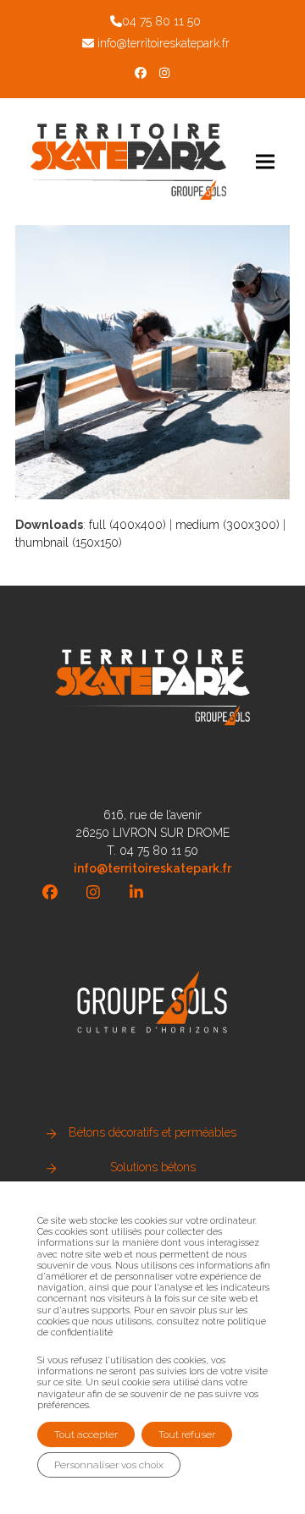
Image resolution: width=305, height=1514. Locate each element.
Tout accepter (86, 1434)
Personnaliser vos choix (109, 1465)
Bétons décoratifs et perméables (152, 1132)
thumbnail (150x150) (68, 542)
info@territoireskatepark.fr (163, 43)
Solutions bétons (153, 1167)
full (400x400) (127, 524)
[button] (265, 161)
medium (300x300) (227, 524)
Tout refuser (186, 1434)
